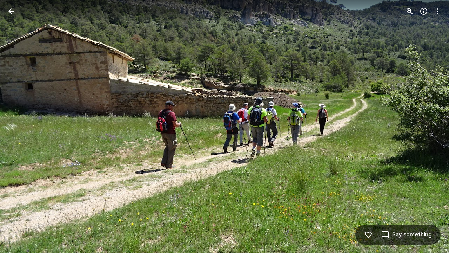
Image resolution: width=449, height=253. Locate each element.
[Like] (368, 235)
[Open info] (424, 11)
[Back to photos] (11, 11)
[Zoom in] (410, 11)
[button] (19, 126)
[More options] (438, 11)
